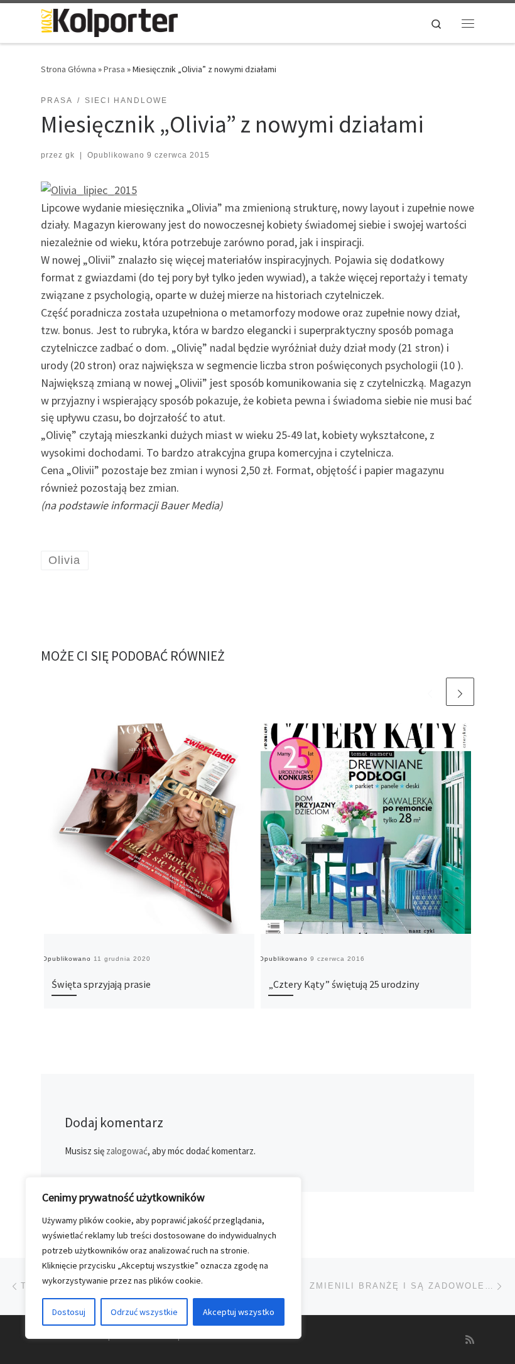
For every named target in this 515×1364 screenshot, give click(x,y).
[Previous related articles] (430, 692)
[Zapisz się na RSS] (469, 1340)
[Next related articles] (460, 692)
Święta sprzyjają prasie (101, 984)
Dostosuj (68, 1312)
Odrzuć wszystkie (144, 1312)
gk (70, 155)
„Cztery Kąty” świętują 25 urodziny (344, 984)
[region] (163, 1258)
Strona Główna (68, 69)
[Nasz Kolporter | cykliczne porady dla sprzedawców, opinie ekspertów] (109, 21)
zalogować (127, 1151)
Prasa (114, 69)
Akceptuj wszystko (238, 1312)
